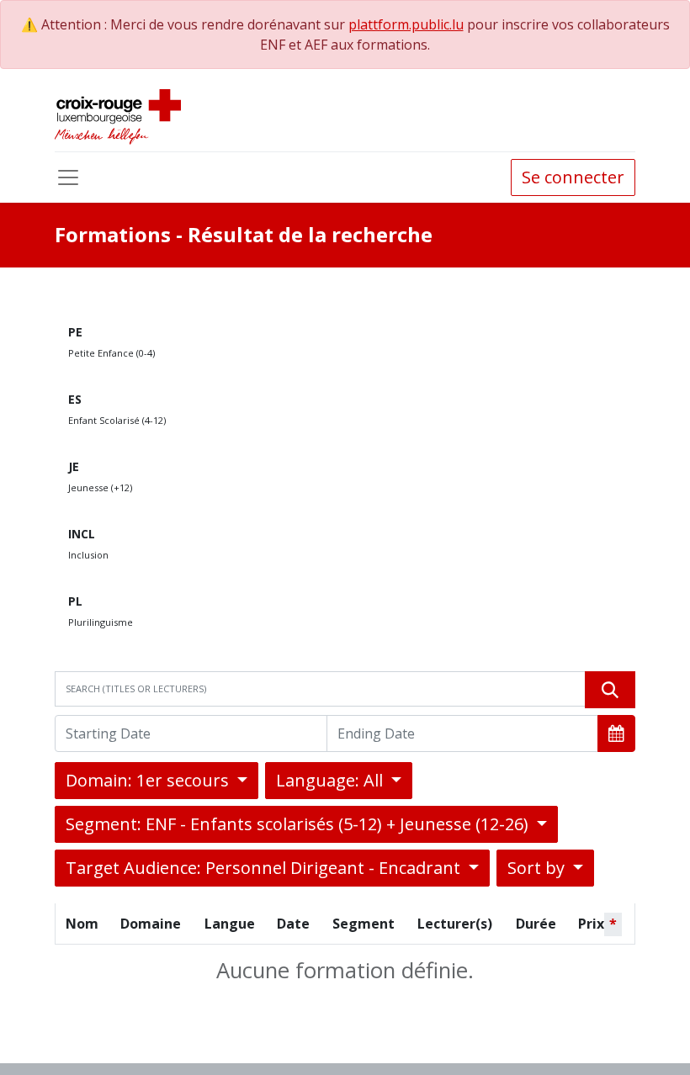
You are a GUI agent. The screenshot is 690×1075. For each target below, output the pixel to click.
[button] (616, 733)
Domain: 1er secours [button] (149, 780)
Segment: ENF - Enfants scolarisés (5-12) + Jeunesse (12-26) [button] (299, 824)
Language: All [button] (331, 780)
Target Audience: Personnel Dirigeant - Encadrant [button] (265, 867)
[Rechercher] (610, 689)
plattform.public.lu (406, 24)
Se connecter (573, 177)
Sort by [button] (538, 867)
